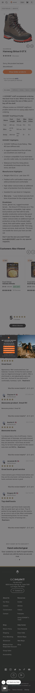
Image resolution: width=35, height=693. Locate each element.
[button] (9, 347)
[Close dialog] (1, 336)
